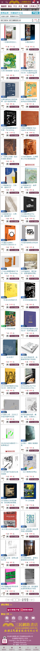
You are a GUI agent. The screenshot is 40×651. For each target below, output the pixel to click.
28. (29, 416)
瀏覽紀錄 (28, 649)
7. (9, 130)
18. (29, 273)
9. (9, 157)
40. (29, 587)
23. (10, 357)
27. (9, 415)
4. (29, 71)
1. (10, 42)
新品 (10, 6)
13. (9, 215)
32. (30, 472)
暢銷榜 (4, 6)
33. (9, 502)
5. (9, 101)
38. (29, 559)
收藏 (20, 649)
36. (29, 530)
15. (8, 243)
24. (29, 358)
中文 (15, 6)
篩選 (36, 13)
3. (10, 70)
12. (28, 186)
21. (10, 328)
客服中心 (12, 649)
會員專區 (36, 649)
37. (9, 559)
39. (9, 587)
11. (9, 186)
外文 (20, 6)
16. (29, 243)
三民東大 (32, 6)
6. (30, 100)
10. (29, 157)
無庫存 (4, 536)
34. (29, 500)
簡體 (25, 6)
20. (30, 300)
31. (9, 473)
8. (28, 129)
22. (29, 331)
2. (30, 42)
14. (28, 215)
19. (10, 300)
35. (10, 529)
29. (10, 444)
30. (29, 444)
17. (10, 274)
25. (9, 387)
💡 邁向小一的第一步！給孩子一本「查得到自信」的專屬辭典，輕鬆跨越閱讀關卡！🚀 (25, 10)
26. (30, 389)
